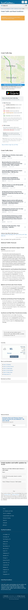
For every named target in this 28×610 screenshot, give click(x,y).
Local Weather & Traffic (8, 8)
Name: (3, 472)
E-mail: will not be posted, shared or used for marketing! (12, 477)
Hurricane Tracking (6, 518)
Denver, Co (5, 543)
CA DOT (2, 234)
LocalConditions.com (12, 596)
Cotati (20, 8)
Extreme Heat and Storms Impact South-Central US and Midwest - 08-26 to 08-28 (13, 419)
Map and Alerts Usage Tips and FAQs (10, 144)
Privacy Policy (7, 494)
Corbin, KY (5, 571)
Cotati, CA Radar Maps (7, 368)
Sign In (5, 525)
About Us (5, 520)
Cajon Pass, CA (6, 562)
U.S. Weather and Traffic (8, 511)
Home (2, 8)
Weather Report (14, 356)
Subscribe (5, 522)
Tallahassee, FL (6, 553)
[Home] (7, 2)
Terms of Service (15, 494)
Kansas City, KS (6, 560)
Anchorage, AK (6, 536)
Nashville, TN (5, 555)
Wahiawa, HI (5, 567)
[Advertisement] (14, 36)
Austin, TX (5, 550)
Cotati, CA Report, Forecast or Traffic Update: (11, 481)
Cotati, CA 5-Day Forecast (8, 366)
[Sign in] (23, 2)
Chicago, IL (5, 557)
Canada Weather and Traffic (8, 515)
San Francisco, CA (6, 539)
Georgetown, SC (6, 574)
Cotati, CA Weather (7, 364)
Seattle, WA (5, 541)
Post (14, 491)
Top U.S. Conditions (7, 513)
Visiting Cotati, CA (7, 374)
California (16, 8)
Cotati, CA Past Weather (8, 370)
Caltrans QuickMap (9, 234)
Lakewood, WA (6, 564)
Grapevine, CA (6, 569)
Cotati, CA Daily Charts (7, 372)
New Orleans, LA (6, 546)
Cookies (18, 597)
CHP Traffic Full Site (17, 234)
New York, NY (5, 548)
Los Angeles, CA (6, 534)
